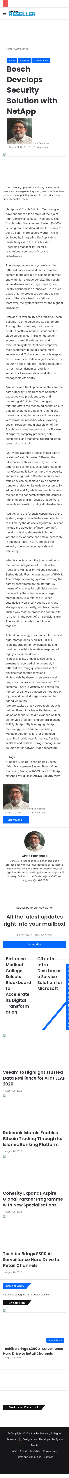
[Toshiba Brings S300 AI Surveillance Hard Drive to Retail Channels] (34, 1233)
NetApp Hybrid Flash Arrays (24, 776)
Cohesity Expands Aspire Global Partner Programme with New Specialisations (33, 1199)
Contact (48, 1456)
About (23, 1451)
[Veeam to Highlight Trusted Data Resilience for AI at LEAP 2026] (34, 1051)
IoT (49, 771)
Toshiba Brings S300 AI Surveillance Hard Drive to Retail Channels (31, 1259)
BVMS (36, 771)
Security (24, 60)
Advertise (34, 1451)
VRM (57, 776)
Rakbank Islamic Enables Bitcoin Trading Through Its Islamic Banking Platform (32, 1138)
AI (7, 762)
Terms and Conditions (28, 1456)
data (43, 771)
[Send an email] (50, 143)
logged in (23, 1294)
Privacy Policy (51, 1451)
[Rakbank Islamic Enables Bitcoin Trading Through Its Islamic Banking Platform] (34, 1112)
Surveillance (21, 48)
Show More (15, 819)
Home (8, 48)
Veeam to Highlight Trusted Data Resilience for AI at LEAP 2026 (34, 1078)
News (12, 60)
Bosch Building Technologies (28, 762)
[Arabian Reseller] (24, 13)
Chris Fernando (41, 143)
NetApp (56, 771)
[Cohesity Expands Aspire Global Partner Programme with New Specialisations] (34, 1172)
